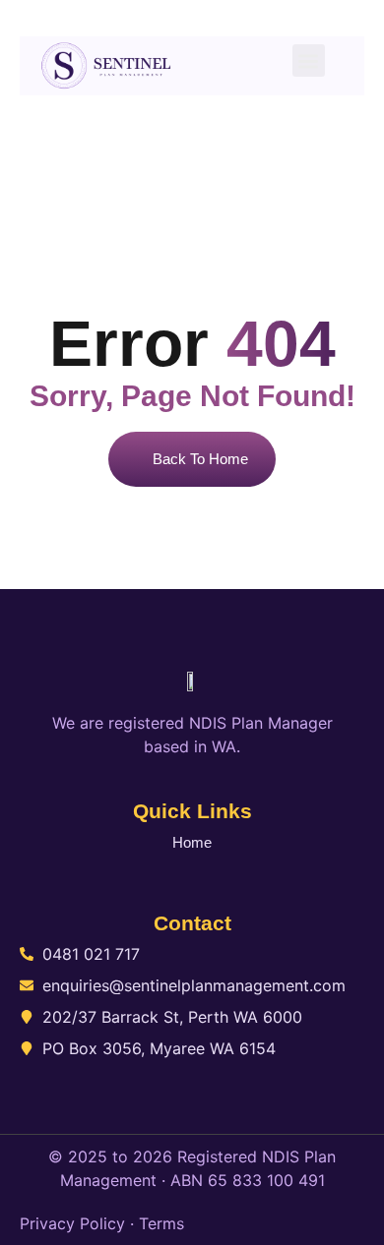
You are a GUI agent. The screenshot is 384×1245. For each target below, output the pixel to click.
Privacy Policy (72, 1223)
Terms (161, 1223)
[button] (308, 60)
